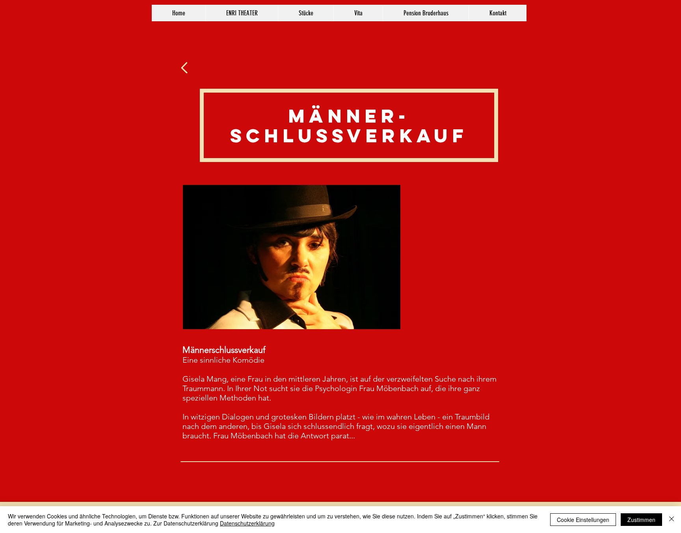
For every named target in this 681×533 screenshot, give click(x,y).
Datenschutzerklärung (247, 523)
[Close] (671, 519)
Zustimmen (641, 520)
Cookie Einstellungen (583, 520)
